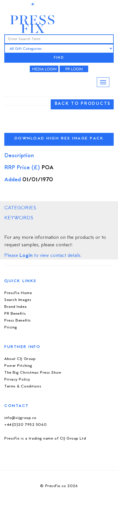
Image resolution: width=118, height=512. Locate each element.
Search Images (17, 300)
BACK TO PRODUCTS (83, 104)
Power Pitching (18, 365)
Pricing (10, 327)
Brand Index (15, 306)
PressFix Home (18, 293)
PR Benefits (15, 313)
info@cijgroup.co (20, 417)
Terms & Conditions (22, 386)
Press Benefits (17, 320)
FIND (59, 58)
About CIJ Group (20, 359)
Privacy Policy (17, 379)
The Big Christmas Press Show (33, 372)
